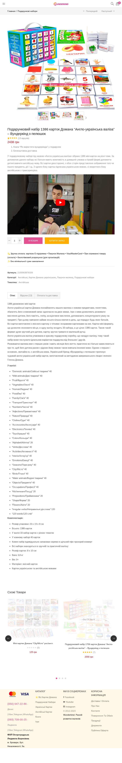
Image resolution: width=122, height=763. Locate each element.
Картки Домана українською (42, 277)
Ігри (37, 721)
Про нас (95, 706)
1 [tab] (56, 678)
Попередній (91, 11)
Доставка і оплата (100, 701)
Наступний (106, 11)
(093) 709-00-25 (17, 719)
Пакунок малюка (65, 277)
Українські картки (43, 707)
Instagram (70, 706)
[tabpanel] (33, 636)
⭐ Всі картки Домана (46, 697)
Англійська (24, 282)
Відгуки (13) (26, 295)
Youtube (69, 702)
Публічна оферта (99, 730)
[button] (117, 3)
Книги (38, 717)
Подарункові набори (27, 11)
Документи (96, 725)
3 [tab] (62, 678)
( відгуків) (23, 138)
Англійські (23, 277)
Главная (11, 11)
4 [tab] (65, 678)
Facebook (69, 697)
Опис (12, 295)
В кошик (33, 240)
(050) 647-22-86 (17, 703)
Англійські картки (43, 712)
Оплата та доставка (47, 295)
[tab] (12, 295)
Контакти (95, 711)
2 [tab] (59, 678)
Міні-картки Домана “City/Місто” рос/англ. (33, 643)
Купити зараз (56, 240)
